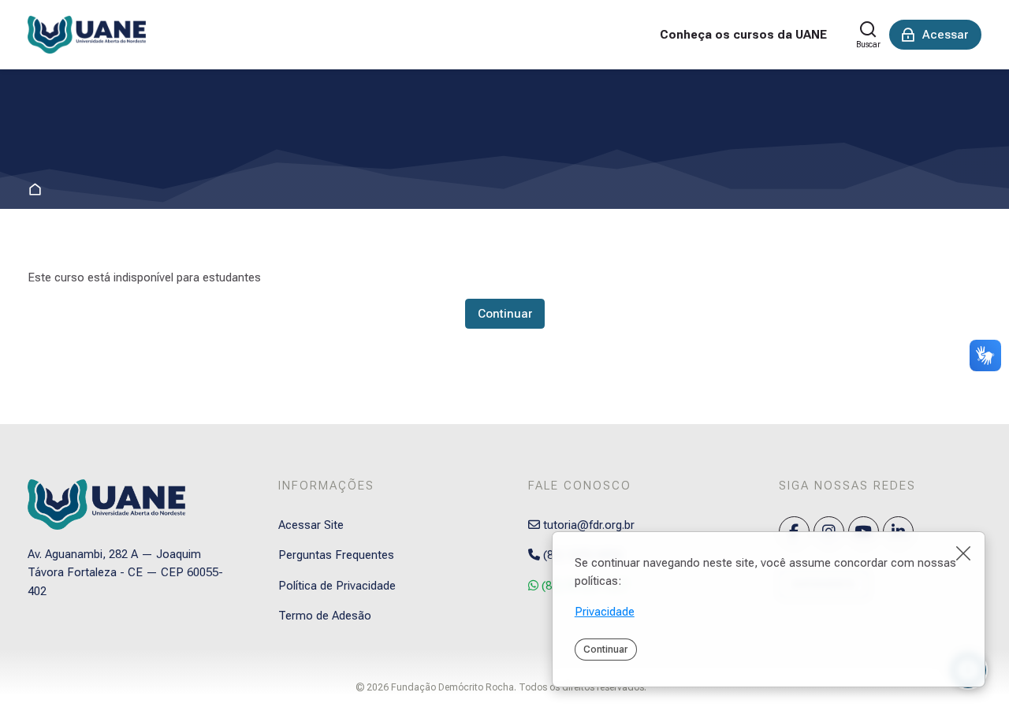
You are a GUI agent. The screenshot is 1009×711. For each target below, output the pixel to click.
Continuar (605, 649)
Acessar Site (311, 525)
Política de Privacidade (337, 586)
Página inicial (38, 190)
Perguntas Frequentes (336, 555)
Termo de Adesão (324, 616)
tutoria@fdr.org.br (587, 525)
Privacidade (605, 612)
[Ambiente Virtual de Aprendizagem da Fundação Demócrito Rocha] (87, 35)
